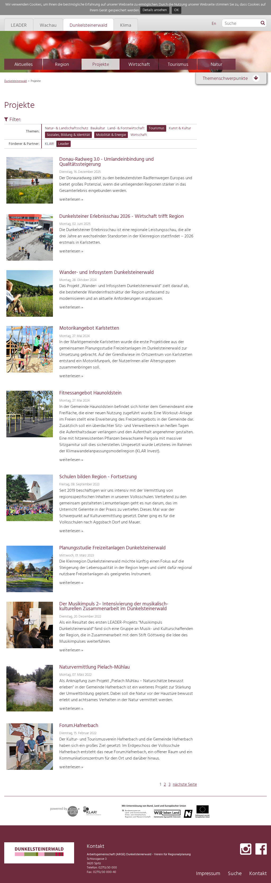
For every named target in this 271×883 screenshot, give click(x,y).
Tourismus (178, 64)
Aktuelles (23, 64)
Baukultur (98, 128)
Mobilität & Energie (111, 135)
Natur (216, 64)
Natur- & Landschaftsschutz (66, 128)
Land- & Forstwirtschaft (125, 128)
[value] (263, 23)
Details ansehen (155, 10)
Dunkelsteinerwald (15, 81)
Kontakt (258, 874)
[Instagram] (245, 849)
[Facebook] (261, 849)
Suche (235, 874)
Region (62, 64)
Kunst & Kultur (180, 128)
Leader (63, 144)
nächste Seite (185, 784)
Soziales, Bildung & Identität (68, 135)
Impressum (208, 874)
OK (176, 10)
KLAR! (49, 144)
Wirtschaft (139, 64)
